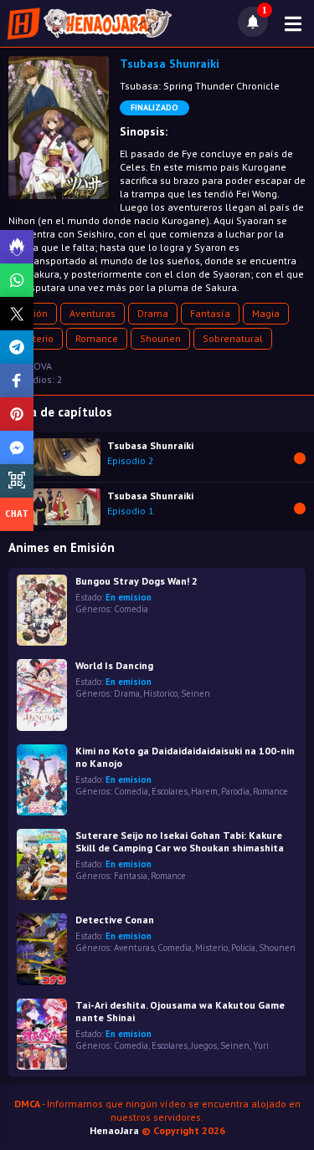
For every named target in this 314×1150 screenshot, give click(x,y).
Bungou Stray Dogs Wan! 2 (136, 581)
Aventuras (92, 313)
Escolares (170, 791)
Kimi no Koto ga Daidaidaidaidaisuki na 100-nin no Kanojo (185, 756)
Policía (243, 947)
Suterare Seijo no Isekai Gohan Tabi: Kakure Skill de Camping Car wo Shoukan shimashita (179, 841)
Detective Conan (114, 919)
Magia (266, 313)
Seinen (195, 693)
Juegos (204, 1045)
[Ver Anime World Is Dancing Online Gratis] (42, 694)
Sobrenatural (233, 338)
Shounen (160, 338)
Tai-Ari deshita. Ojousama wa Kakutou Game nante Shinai (180, 1011)
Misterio (36, 338)
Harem (204, 791)
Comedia (131, 609)
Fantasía (210, 313)
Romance (96, 338)
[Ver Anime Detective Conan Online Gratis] (42, 948)
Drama (152, 313)
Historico (160, 693)
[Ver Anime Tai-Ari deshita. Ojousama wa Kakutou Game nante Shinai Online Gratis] (42, 1034)
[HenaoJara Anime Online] (89, 23)
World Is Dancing (114, 665)
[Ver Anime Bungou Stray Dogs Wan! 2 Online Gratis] (42, 610)
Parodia (235, 791)
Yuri (261, 1045)
